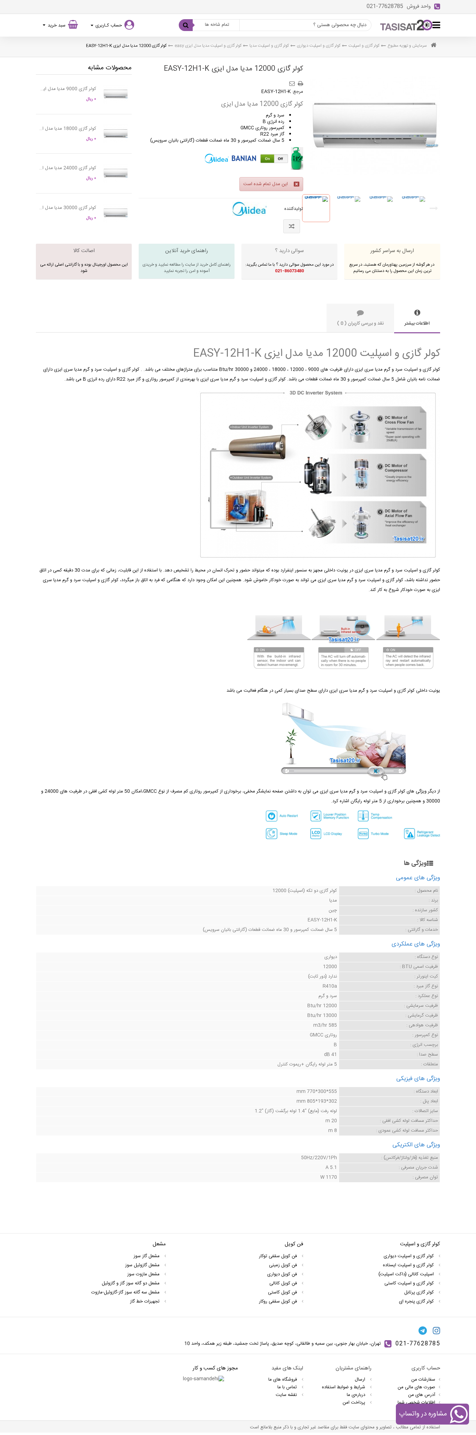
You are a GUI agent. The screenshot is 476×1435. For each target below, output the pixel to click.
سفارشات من (423, 1379)
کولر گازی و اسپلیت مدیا (269, 45)
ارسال (361, 1379)
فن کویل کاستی (283, 1292)
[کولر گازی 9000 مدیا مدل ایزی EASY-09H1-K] (116, 94)
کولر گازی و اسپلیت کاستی (409, 1283)
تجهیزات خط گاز (145, 1301)
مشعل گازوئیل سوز (143, 1265)
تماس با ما (287, 1387)
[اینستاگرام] (436, 1331)
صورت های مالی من (416, 1387)
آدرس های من (421, 1395)
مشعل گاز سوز (147, 1256)
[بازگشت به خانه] (433, 45)
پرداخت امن (355, 1402)
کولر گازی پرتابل (419, 1292)
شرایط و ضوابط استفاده (344, 1387)
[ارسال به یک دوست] (293, 81)
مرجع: (297, 92)
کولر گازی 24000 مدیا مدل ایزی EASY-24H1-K (67, 168)
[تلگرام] (423, 1331)
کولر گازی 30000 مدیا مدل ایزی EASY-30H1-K (67, 208)
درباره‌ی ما (357, 1395)
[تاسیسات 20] (406, 25)
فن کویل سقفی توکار (278, 1256)
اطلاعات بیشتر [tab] (417, 323)
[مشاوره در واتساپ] (459, 1415)
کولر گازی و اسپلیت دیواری (318, 45)
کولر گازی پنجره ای (417, 1301)
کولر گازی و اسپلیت (363, 45)
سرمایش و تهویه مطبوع (407, 45)
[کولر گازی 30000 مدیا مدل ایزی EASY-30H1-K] (116, 213)
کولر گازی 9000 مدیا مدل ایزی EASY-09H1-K (67, 89)
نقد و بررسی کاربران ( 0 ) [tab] (360, 323)
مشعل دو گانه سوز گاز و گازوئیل (131, 1283)
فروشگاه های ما (283, 1379)
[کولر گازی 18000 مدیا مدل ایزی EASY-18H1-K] (116, 133)
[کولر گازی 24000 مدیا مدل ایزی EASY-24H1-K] (116, 173)
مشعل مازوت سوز (144, 1274)
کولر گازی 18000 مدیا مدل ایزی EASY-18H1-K (67, 128)
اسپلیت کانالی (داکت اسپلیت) (406, 1274)
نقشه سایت (287, 1395)
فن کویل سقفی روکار (278, 1301)
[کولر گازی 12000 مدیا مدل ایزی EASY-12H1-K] (316, 208)
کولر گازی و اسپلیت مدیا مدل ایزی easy (208, 45)
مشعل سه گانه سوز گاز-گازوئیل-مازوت (126, 1292)
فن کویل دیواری (282, 1274)
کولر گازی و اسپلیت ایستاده (409, 1265)
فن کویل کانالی (283, 1283)
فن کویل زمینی (283, 1265)
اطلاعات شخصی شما (416, 1402)
